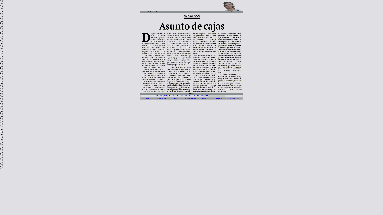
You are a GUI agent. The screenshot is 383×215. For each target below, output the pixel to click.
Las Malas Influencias (190, 98)
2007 (190, 96)
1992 (165, 96)
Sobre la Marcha (206, 98)
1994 (174, 96)
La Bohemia (219, 98)
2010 (202, 96)
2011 (206, 96)
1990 (157, 96)
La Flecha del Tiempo (233, 98)
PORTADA (239, 96)
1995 (178, 96)
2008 (194, 96)
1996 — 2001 (184, 96)
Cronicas (147, 98)
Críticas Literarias (161, 98)
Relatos (175, 98)
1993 (169, 96)
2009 (198, 96)
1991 (161, 96)
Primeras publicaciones (147, 96)
